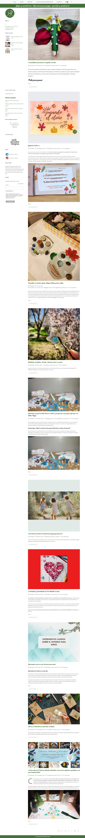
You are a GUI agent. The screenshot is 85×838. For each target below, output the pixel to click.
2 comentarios (64, 65)
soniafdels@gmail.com (9, 93)
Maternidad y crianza (10, 27)
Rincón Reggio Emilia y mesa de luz (59, 287)
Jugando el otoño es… (34, 145)
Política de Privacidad (10, 196)
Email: (7, 185)
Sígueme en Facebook (14, 154)
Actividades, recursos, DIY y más (51, 65)
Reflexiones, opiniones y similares (52, 536)
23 (74, 831)
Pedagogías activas (48, 287)
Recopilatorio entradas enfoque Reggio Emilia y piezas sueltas (45, 283)
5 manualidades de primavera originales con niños (42, 62)
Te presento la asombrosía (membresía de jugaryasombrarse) (45, 534)
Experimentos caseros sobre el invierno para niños (42, 664)
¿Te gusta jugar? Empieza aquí (42, 836)
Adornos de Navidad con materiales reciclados (41, 726)
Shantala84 (31, 65)
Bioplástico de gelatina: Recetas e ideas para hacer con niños (45, 362)
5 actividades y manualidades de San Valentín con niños (43, 591)
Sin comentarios (66, 148)
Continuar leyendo (33, 87)
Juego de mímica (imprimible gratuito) (12, 100)
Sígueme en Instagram (14, 158)
